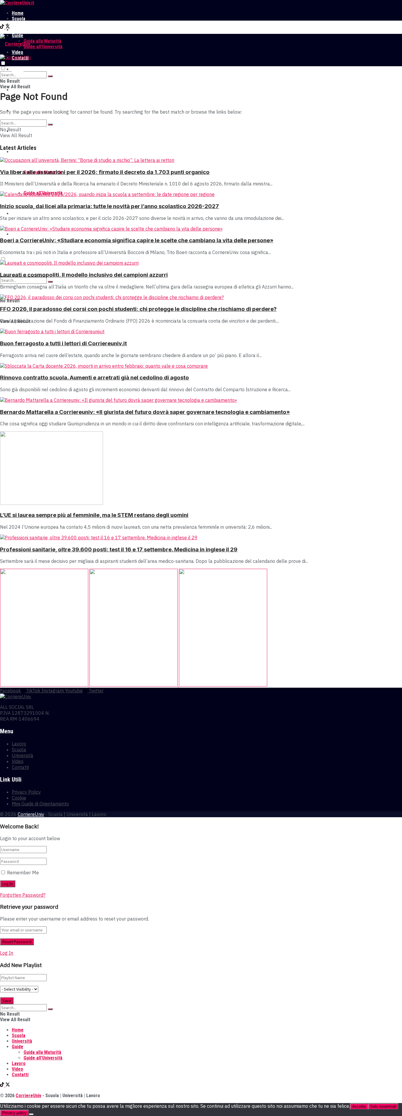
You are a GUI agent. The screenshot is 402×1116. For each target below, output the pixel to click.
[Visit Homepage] (17, 3)
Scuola (18, 18)
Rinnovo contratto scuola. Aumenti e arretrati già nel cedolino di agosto (94, 377)
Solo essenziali (383, 1106)
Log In (6, 953)
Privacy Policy (26, 792)
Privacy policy (14, 1113)
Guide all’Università (43, 46)
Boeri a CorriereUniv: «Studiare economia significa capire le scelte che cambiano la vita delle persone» (136, 240)
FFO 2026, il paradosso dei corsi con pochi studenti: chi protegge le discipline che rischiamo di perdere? (138, 309)
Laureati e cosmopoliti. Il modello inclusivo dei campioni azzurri (84, 274)
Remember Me (23, 872)
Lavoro (19, 30)
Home (18, 13)
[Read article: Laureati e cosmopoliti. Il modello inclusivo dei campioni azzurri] (201, 263)
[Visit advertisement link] (44, 685)
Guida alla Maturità (42, 41)
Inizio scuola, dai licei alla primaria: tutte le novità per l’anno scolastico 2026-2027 (109, 206)
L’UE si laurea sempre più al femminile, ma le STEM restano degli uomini (94, 515)
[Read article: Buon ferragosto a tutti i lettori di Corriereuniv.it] (201, 331)
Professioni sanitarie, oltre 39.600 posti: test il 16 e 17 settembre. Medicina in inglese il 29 (118, 549)
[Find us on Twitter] (7, 27)
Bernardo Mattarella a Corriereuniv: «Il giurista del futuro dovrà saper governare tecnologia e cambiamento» (145, 412)
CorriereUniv (31, 814)
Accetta (359, 1106)
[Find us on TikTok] (2, 27)
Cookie (19, 798)
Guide (17, 152)
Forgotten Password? (22, 895)
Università (22, 24)
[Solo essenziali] (31, 1114)
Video (17, 213)
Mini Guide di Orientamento (40, 804)
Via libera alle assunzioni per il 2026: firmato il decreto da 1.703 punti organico (105, 172)
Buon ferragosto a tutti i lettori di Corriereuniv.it (63, 343)
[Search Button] (50, 76)
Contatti (20, 234)
